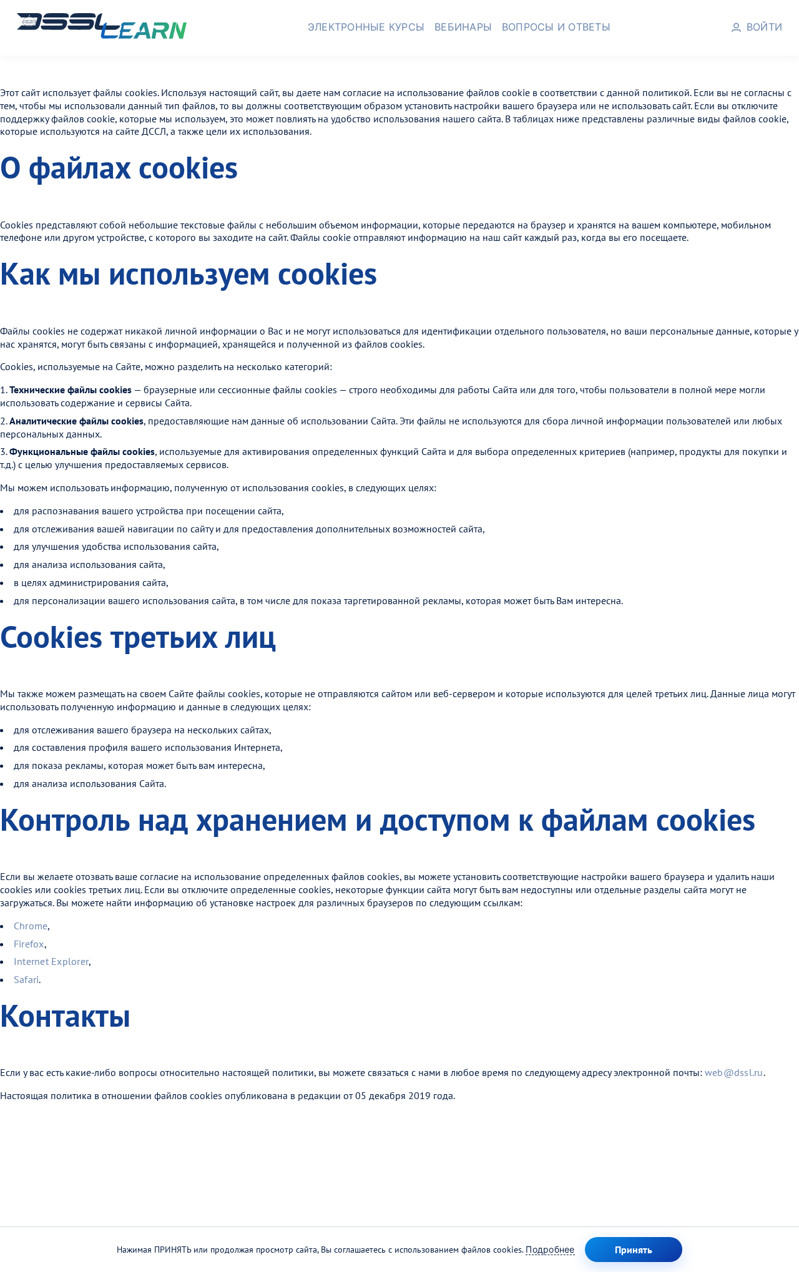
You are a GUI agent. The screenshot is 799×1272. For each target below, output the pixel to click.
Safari (26, 979)
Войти (764, 27)
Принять (633, 1249)
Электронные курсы (366, 27)
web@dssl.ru (734, 1072)
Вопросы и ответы (556, 27)
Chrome (30, 925)
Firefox (29, 943)
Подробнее (550, 1249)
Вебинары (463, 27)
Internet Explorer (51, 961)
